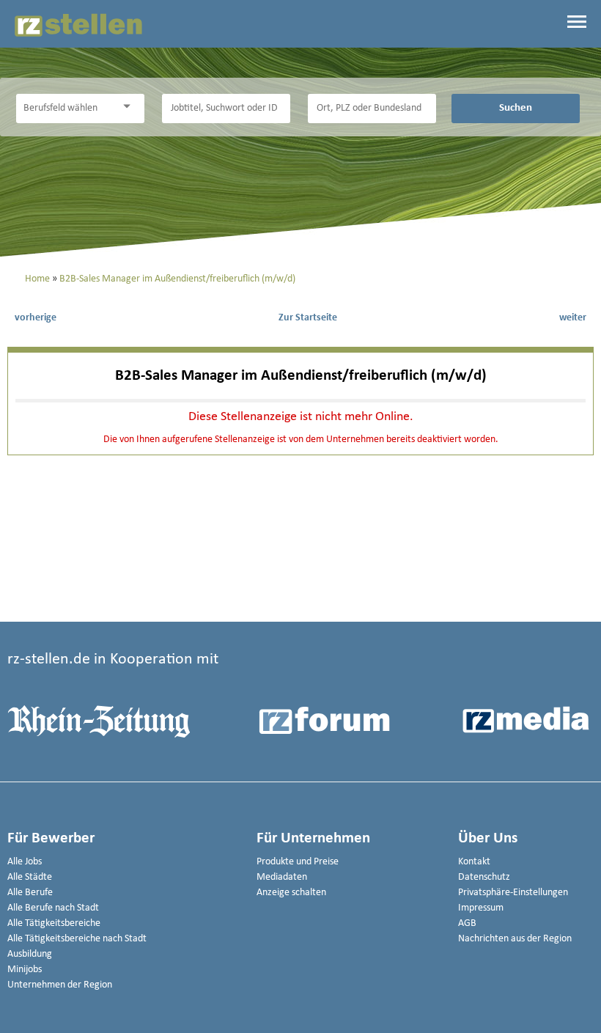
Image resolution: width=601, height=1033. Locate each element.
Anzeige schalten (291, 892)
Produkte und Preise (298, 861)
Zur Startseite (308, 317)
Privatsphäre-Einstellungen (513, 892)
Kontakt (474, 861)
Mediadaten (282, 877)
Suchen (515, 108)
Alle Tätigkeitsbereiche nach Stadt (77, 938)
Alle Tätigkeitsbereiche (53, 923)
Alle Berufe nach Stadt (53, 908)
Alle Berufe (30, 892)
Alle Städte (29, 877)
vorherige (35, 317)
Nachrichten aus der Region (515, 938)
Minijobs (24, 969)
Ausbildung (29, 954)
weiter (572, 317)
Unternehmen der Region (59, 984)
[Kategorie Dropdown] (129, 107)
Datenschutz (484, 877)
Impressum (481, 908)
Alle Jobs (24, 861)
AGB (467, 923)
